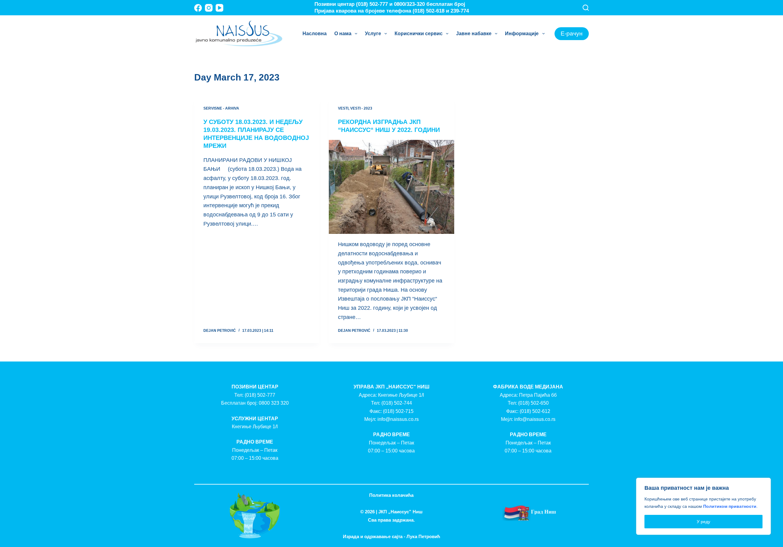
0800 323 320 (274, 403)
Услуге (373, 33)
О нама (342, 33)
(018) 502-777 (260, 395)
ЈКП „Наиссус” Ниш (400, 511)
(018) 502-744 (396, 403)
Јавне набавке (474, 33)
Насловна (314, 33)
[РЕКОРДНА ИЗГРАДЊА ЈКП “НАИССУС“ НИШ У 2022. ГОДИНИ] (391, 187)
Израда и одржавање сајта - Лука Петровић (391, 536)
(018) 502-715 (398, 411)
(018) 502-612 (535, 411)
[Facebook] (198, 8)
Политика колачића (391, 495)
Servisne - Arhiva (221, 108)
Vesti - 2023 (361, 108)
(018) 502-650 (533, 403)
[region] (703, 506)
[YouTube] (219, 8)
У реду (703, 521)
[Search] (586, 8)
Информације (522, 33)
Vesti (343, 108)
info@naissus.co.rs (398, 419)
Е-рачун (572, 33)
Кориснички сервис (419, 33)
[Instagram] (209, 8)
